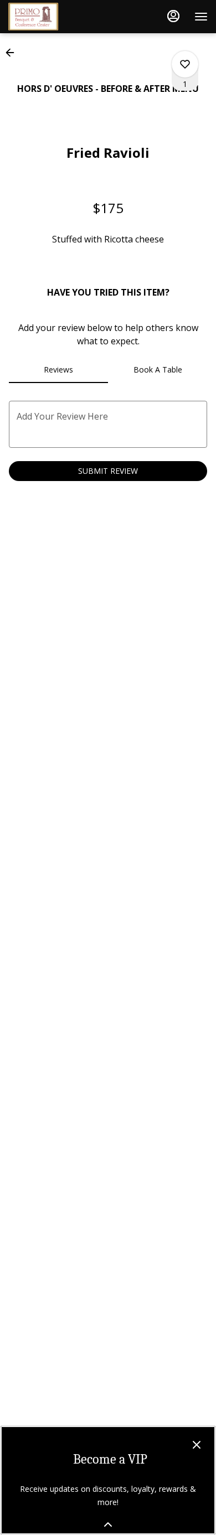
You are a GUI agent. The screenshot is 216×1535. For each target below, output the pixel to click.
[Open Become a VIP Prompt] (108, 1524)
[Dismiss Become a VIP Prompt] (196, 1444)
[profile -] (173, 16)
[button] (13, 52)
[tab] (58, 369)
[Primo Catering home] (58, 16)
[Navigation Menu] (201, 16)
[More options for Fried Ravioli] (185, 64)
